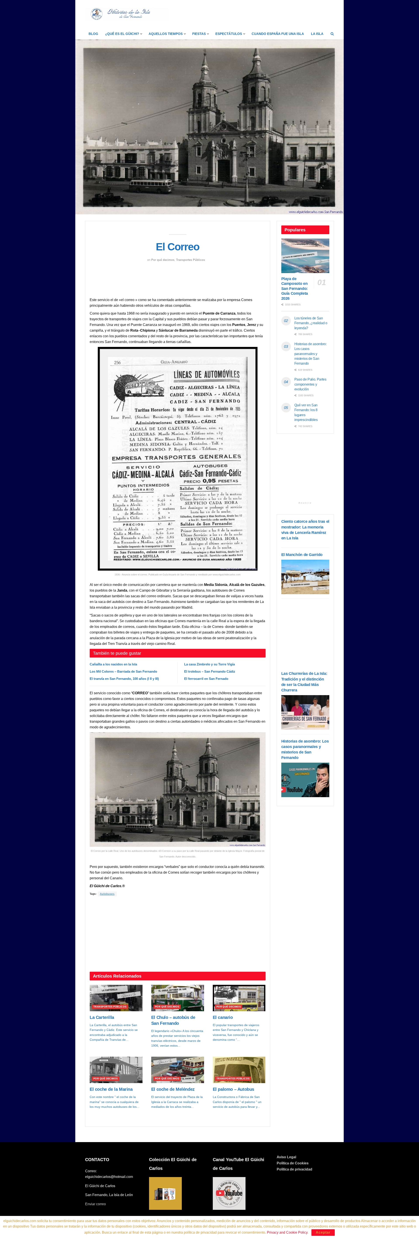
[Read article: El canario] (239, 998)
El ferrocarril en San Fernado (206, 678)
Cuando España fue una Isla (278, 34)
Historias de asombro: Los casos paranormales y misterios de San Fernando (310, 353)
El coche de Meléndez (173, 1089)
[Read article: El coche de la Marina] (116, 1070)
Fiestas (199, 34)
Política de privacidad (294, 1169)
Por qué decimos (162, 259)
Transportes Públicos (190, 259)
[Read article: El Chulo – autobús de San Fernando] (177, 998)
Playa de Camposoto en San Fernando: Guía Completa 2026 (294, 289)
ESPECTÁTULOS (228, 34)
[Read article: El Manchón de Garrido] (305, 577)
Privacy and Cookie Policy (287, 1232)
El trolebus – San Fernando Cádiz (209, 671)
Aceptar (323, 1232)
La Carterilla (102, 1017)
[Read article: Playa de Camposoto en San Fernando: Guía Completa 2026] (305, 256)
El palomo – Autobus (233, 1089)
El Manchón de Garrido (302, 554)
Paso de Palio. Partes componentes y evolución (310, 384)
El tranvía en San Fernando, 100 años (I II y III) (124, 678)
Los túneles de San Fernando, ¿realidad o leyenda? (310, 323)
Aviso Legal (286, 1157)
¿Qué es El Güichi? (122, 34)
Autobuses (107, 893)
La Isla (317, 34)
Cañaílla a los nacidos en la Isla (113, 664)
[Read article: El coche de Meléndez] (177, 1070)
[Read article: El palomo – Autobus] (239, 1070)
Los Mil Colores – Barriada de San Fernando (123, 671)
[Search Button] (332, 33)
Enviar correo (95, 1204)
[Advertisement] (254, 13)
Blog (93, 34)
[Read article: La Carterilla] (116, 998)
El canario (223, 1017)
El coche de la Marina (111, 1089)
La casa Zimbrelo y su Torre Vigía (209, 664)
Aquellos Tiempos (166, 34)
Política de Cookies (293, 1163)
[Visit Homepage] (127, 14)
